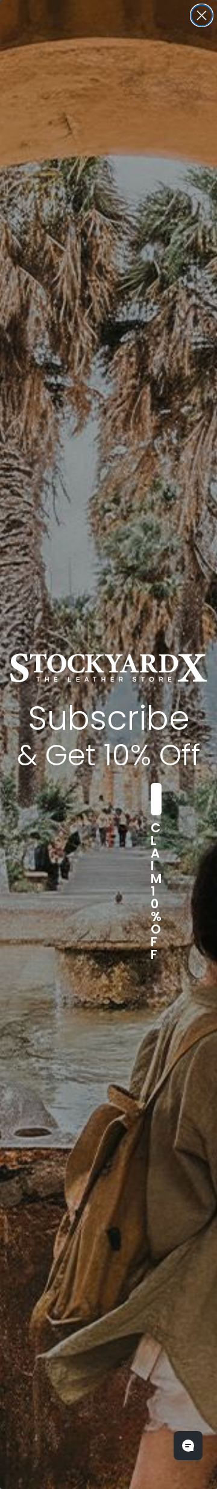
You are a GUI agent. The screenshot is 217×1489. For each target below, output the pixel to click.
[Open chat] (188, 1445)
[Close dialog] (201, 15)
